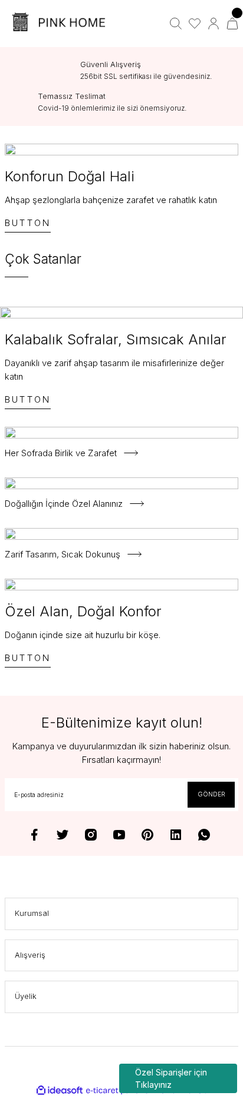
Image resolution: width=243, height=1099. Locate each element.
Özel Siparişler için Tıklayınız (171, 1078)
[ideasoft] (59, 1090)
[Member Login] (213, 23)
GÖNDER (211, 794)
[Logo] (61, 23)
